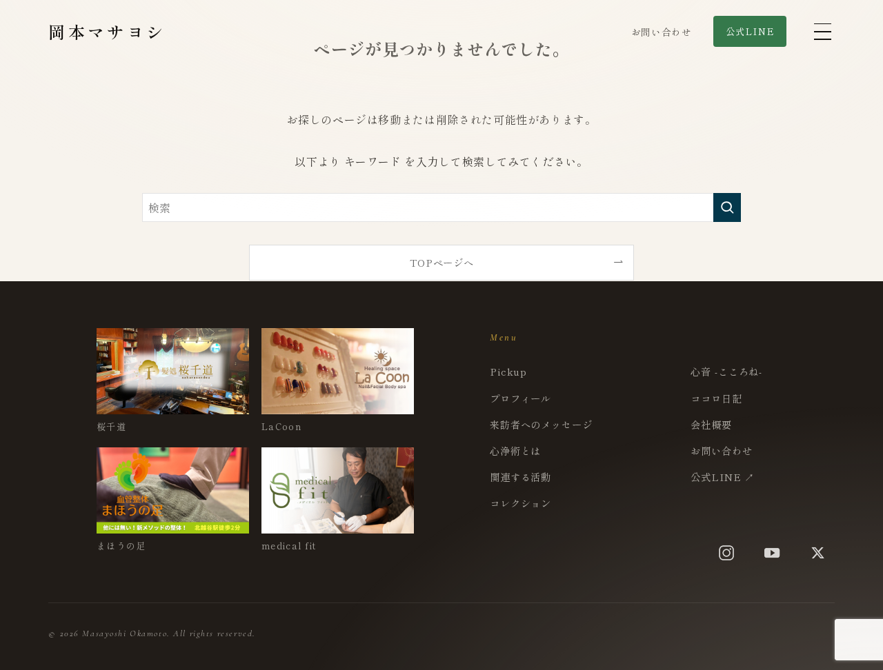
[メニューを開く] (821, 32)
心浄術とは (515, 450)
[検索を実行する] (727, 207)
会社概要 (711, 424)
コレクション (520, 503)
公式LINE (750, 31)
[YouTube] (771, 552)
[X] (818, 552)
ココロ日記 (716, 398)
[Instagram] (726, 552)
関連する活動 (520, 476)
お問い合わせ (661, 32)
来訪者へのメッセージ (541, 424)
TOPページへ (441, 262)
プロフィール (520, 398)
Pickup (508, 371)
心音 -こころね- (726, 371)
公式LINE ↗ (723, 476)
